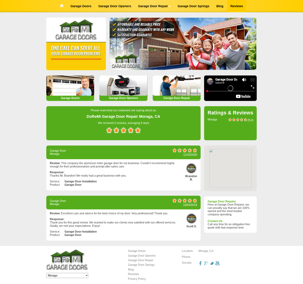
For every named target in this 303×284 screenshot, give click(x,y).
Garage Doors (80, 6)
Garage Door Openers (114, 6)
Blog (219, 6)
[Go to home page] (62, 6)
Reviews (236, 6)
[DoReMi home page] (67, 269)
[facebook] (200, 263)
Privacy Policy (137, 278)
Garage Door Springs (193, 6)
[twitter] (212, 263)
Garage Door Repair (153, 6)
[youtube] (217, 263)
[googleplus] (206, 263)
